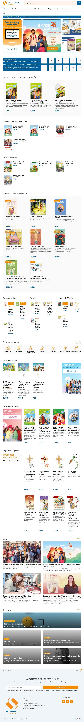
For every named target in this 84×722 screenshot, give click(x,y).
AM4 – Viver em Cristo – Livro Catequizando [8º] (59, 428)
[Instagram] (71, 701)
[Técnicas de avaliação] (42, 620)
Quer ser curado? (77, 308)
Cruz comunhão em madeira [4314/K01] (58, 472)
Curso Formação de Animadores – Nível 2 (19, 140)
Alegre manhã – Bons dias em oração (37, 308)
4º (66, 60)
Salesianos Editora (8, 388)
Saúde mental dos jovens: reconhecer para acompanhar (16, 277)
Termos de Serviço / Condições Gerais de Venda (34, 705)
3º (58, 60)
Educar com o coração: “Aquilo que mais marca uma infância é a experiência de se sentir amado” (62, 597)
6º (80, 60)
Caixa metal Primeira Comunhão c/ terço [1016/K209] (72, 515)
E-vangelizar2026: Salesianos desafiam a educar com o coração (62, 565)
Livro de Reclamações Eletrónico (30, 703)
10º (66, 68)
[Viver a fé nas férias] (22, 656)
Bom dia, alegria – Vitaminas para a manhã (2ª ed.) (50, 309)
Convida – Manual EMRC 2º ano (18, 162)
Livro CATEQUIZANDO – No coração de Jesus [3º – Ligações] (38, 384)
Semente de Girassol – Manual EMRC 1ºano (46, 162)
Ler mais (79, 538)
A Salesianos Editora (28, 697)
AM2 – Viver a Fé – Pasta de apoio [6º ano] (64, 101)
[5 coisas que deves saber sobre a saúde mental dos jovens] (62, 656)
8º (51, 68)
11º (73, 68)
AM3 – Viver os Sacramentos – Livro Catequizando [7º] (45, 429)
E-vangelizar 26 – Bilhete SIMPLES (18, 126)
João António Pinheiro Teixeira (77, 304)
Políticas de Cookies (27, 707)
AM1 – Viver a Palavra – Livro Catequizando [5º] (30, 428)
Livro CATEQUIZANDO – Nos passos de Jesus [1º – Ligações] (9, 384)
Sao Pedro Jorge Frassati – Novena (64, 217)
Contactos (25, 700)
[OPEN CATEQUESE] (23, 9)
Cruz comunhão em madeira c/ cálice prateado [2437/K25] (29, 473)
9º (58, 68)
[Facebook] (63, 701)
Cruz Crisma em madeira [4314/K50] (44, 472)
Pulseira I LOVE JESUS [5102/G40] (59, 513)
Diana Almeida (10, 307)
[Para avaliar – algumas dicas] (62, 638)
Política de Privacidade (28, 708)
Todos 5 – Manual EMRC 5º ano (70, 162)
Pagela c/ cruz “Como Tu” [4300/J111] (43, 514)
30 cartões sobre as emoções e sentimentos (10, 327)
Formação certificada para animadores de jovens (22, 564)
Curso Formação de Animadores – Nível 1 (71, 126)
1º (44, 60)
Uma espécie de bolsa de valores (65, 321)
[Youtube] (67, 701)
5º (73, 60)
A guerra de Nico (60, 246)
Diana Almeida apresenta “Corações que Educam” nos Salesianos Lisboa (18, 597)
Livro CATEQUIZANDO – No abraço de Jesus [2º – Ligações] (24, 384)
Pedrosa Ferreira (37, 303)
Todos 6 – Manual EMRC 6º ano (18, 176)
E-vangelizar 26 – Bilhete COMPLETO (45, 126)
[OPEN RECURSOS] (45, 9)
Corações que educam (13, 216)
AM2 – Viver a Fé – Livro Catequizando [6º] (38, 101)
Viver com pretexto (37, 246)
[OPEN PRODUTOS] (10, 9)
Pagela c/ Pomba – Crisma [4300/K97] (30, 514)
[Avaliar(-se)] (22, 638)
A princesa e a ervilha (13, 246)
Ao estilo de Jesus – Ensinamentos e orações (38, 277)
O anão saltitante (36, 216)
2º (51, 60)
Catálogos (25, 698)
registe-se (34, 17)
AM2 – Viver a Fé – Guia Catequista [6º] (14, 101)
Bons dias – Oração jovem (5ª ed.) (37, 324)
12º (80, 68)
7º (44, 68)
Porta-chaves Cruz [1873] (72, 472)
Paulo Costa (64, 316)
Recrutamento (26, 702)
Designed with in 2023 (75, 718)
